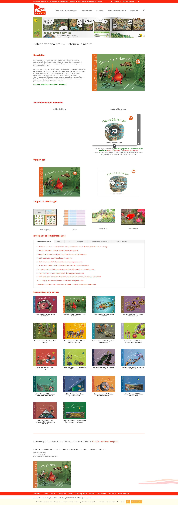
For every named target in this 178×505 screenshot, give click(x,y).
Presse (70, 494)
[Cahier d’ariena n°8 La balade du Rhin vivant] (74, 357)
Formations (134, 11)
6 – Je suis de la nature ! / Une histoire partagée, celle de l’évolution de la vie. (63, 266)
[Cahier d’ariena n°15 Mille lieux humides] (103, 304)
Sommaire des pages (44, 242)
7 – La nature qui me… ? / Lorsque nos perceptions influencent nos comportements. (65, 269)
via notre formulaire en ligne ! (105, 441)
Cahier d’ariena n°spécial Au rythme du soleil (74, 394)
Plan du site (101, 494)
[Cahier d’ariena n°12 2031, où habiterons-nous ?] (74, 331)
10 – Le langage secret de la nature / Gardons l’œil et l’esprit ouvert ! (60, 281)
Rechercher (112, 494)
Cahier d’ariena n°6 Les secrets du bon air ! (133, 368)
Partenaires (80, 242)
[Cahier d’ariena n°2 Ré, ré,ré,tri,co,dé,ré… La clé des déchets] (45, 410)
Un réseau (100, 11)
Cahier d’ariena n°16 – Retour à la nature (74, 315)
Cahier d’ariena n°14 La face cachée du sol (133, 315)
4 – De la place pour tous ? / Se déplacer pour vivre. (54, 258)
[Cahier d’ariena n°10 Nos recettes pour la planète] (133, 331)
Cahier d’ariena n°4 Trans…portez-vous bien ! (103, 394)
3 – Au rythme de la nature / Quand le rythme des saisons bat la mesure (62, 254)
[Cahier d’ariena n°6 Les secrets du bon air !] (133, 357)
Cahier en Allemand (121, 242)
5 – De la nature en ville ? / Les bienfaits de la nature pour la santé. (60, 262)
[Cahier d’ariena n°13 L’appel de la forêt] (45, 331)
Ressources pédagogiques (117, 11)
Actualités (36, 494)
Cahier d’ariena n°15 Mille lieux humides (104, 315)
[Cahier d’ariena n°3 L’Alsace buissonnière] (133, 384)
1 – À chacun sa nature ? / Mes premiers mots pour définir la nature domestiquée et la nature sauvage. (72, 247)
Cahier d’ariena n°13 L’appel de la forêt (45, 341)
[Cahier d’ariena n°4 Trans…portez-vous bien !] (103, 384)
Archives (92, 494)
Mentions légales (124, 494)
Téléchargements (81, 494)
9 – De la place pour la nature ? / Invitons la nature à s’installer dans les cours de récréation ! (69, 277)
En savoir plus (136, 502)
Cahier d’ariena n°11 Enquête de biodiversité (103, 341)
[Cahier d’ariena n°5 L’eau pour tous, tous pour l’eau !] (45, 384)
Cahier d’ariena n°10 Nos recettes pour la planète (133, 341)
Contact (45, 494)
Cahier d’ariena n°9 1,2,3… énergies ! (45, 368)
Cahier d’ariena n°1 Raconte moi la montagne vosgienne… (74, 421)
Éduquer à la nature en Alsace (66, 11)
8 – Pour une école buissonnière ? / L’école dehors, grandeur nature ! (60, 273)
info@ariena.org (84, 498)
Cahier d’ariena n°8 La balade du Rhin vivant (74, 368)
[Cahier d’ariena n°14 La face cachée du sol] (133, 304)
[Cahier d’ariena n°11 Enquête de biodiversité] (103, 331)
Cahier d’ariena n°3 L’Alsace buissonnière (133, 394)
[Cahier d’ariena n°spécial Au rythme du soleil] (74, 384)
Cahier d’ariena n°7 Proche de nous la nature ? (103, 368)
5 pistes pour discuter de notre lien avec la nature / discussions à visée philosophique (66, 284)
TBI (69, 242)
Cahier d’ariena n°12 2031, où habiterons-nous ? (74, 341)
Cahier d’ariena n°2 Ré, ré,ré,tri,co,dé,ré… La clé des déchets (45, 422)
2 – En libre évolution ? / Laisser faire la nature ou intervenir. (57, 250)
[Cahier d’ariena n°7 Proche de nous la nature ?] (103, 357)
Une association (86, 11)
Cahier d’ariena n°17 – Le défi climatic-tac (45, 315)
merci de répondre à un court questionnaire (122, 151)
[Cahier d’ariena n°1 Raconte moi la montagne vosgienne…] (74, 410)
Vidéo (59, 242)
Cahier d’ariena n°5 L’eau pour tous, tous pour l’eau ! (45, 394)
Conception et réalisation (99, 242)
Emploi (52, 494)
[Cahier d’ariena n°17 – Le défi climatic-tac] (45, 304)
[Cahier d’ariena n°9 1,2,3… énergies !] (45, 357)
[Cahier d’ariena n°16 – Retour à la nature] (74, 304)
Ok (128, 502)
